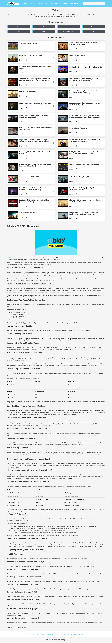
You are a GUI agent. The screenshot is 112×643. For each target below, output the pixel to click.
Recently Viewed (43, 3)
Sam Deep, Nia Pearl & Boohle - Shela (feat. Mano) (34, 153)
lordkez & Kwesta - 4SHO (28, 213)
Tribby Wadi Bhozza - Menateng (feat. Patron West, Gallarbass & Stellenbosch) (85, 153)
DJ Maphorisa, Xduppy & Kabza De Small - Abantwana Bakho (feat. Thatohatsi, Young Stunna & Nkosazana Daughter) (84, 116)
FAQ (38, 634)
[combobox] (94, 3)
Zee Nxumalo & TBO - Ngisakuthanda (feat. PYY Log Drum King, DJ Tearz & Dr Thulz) (34, 79)
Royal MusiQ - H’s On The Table (30, 55)
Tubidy (8, 257)
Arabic (43, 31)
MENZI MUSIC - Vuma (77, 55)
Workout (18, 31)
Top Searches (33, 3)
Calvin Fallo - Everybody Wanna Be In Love (84, 177)
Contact (70, 634)
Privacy (43, 634)
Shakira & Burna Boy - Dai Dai (29, 43)
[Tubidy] (13, 3)
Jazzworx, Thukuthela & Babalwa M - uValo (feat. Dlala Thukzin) (84, 104)
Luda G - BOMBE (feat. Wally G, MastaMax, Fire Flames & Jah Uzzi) (34, 116)
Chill (68, 27)
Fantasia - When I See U (27, 91)
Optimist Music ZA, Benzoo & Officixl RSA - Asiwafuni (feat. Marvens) (85, 140)
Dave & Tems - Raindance (78, 128)
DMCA (57, 634)
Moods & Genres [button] (53, 3)
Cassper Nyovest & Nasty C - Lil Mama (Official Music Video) (83, 43)
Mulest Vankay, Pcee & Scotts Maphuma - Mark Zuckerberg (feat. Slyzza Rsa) (84, 213)
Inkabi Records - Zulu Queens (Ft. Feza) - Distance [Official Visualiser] (84, 79)
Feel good (93, 27)
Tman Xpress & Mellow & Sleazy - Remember (35, 103)
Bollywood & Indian (68, 31)
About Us (31, 634)
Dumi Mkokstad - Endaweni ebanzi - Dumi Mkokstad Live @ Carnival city (34, 189)
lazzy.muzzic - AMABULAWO (29, 177)
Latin (43, 27)
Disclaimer (50, 634)
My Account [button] (63, 3)
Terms (63, 634)
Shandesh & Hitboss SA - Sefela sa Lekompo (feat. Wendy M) (85, 201)
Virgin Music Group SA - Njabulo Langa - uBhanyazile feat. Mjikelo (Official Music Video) (34, 140)
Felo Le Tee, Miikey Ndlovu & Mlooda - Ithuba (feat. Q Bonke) (35, 128)
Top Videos (26, 3)
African (18, 27)
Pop (94, 31)
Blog (71, 3)
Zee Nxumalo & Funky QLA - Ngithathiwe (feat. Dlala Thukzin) (84, 189)
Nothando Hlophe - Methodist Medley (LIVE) (85, 67)
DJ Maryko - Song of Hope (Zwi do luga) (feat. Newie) (35, 67)
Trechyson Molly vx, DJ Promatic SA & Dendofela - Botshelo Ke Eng (83, 92)
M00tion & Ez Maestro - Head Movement (84, 164)
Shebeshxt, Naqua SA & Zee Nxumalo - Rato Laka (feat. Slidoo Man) (35, 165)
